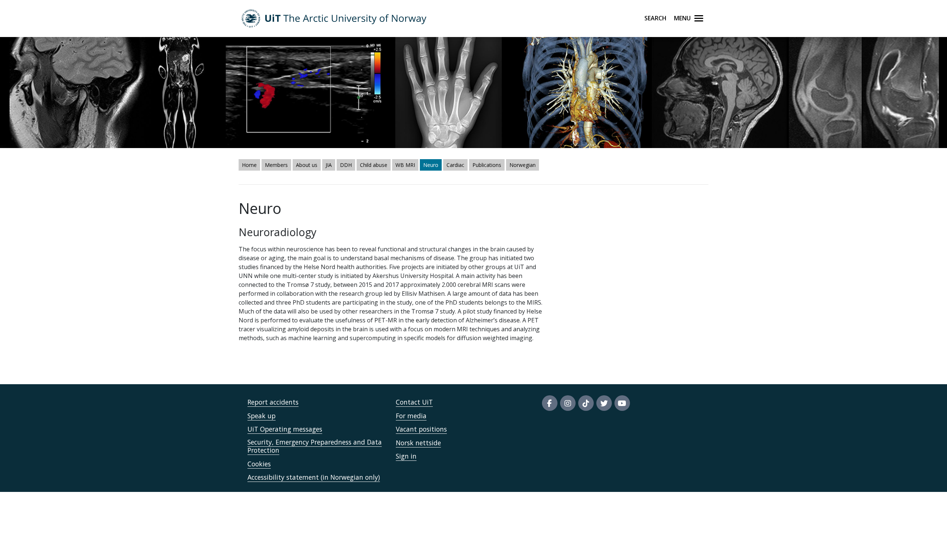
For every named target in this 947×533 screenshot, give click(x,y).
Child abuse (373, 164)
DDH (346, 164)
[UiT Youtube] (622, 403)
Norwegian (522, 164)
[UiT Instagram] (568, 403)
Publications (486, 164)
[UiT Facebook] (549, 403)
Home (249, 164)
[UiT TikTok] (586, 403)
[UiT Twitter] (604, 403)
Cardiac (455, 164)
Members (276, 164)
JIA (329, 164)
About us (306, 164)
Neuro (430, 164)
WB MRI (405, 164)
